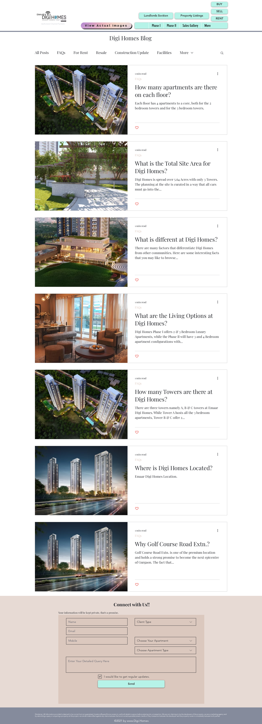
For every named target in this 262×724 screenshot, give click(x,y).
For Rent (80, 52)
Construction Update (132, 52)
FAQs (61, 52)
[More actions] (219, 73)
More (184, 52)
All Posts (42, 52)
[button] (222, 53)
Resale (101, 52)
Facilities (164, 52)
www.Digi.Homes (138, 721)
